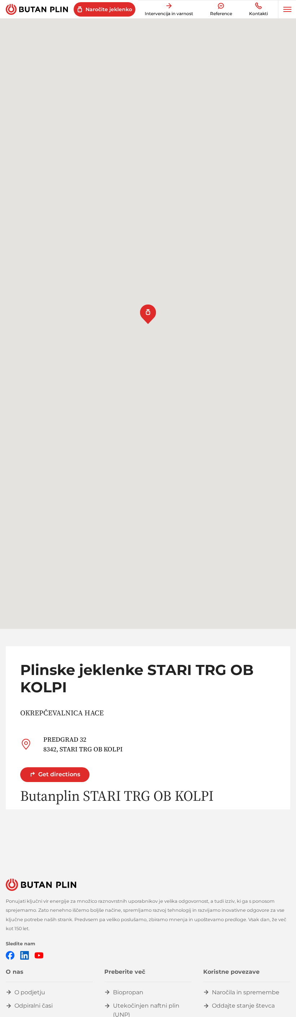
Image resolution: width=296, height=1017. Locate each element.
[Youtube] (39, 954)
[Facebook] (10, 954)
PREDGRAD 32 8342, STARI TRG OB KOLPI (83, 744)
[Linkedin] (24, 954)
